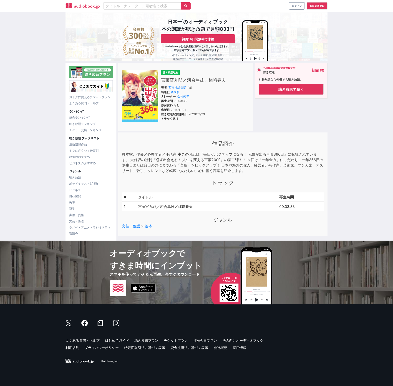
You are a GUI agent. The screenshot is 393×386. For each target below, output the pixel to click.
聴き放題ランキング (82, 124)
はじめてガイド (117, 340)
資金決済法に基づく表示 (189, 348)
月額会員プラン (205, 340)
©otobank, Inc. (109, 361)
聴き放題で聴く (291, 89)
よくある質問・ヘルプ (84, 103)
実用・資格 (76, 215)
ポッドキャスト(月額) (83, 183)
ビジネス (75, 190)
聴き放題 (75, 177)
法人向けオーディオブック (242, 340)
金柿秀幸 (183, 96)
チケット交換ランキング (85, 130)
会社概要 (220, 348)
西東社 (175, 92)
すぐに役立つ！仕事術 (84, 150)
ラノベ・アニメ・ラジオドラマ (90, 227)
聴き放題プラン (146, 340)
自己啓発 (75, 196)
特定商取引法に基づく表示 (144, 348)
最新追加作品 (78, 144)
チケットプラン (176, 340)
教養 (72, 202)
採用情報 (239, 348)
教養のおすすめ (79, 157)
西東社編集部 (177, 87)
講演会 (73, 233)
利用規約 (72, 348)
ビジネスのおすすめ (82, 163)
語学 (72, 208)
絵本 (148, 226)
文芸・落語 (76, 221)
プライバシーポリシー (102, 348)
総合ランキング (79, 117)
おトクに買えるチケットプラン (90, 97)
